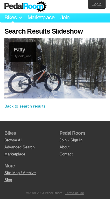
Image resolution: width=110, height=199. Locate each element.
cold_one (24, 56)
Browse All (13, 140)
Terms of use (74, 193)
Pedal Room (25, 7)
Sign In (76, 140)
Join (65, 17)
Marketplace (41, 17)
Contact (66, 154)
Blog (8, 180)
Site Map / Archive (20, 173)
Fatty (19, 50)
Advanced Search (19, 147)
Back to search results (24, 106)
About (65, 147)
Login (96, 4)
